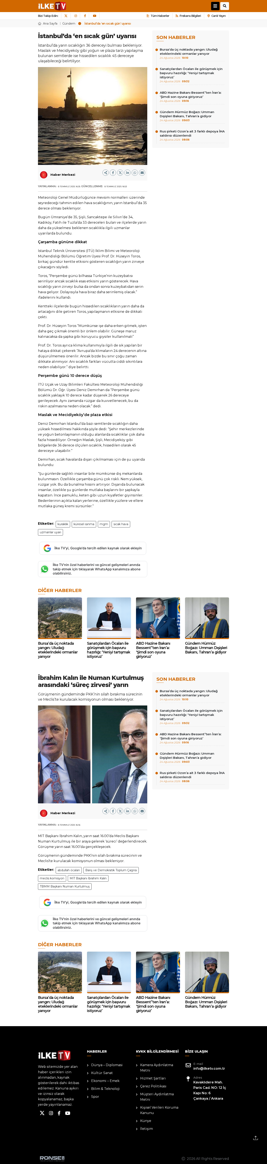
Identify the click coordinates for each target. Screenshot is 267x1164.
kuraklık (63, 524)
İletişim (146, 1129)
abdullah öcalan (69, 870)
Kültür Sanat (102, 1073)
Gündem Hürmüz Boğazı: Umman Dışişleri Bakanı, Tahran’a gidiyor (187, 116)
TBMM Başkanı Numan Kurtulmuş (65, 886)
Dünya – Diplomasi (107, 1065)
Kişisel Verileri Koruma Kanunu (159, 1110)
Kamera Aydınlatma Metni (156, 1067)
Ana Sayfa (50, 23)
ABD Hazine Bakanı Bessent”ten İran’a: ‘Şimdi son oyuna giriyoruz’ (190, 96)
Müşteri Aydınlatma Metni (157, 1097)
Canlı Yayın (218, 16)
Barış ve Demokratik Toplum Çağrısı (111, 870)
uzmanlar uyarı (50, 532)
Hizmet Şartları (153, 1078)
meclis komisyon (52, 878)
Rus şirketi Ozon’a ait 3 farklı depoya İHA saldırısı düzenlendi (192, 135)
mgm (104, 524)
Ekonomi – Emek (105, 1081)
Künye (145, 1121)
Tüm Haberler (160, 16)
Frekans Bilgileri (190, 16)
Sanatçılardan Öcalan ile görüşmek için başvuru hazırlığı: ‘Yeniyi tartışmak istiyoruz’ (191, 75)
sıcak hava (120, 524)
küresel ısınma (84, 524)
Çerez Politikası (153, 1086)
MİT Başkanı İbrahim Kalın (88, 878)
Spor (95, 1097)
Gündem (68, 23)
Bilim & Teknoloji (105, 1089)
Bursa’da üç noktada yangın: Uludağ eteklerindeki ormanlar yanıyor (189, 53)
